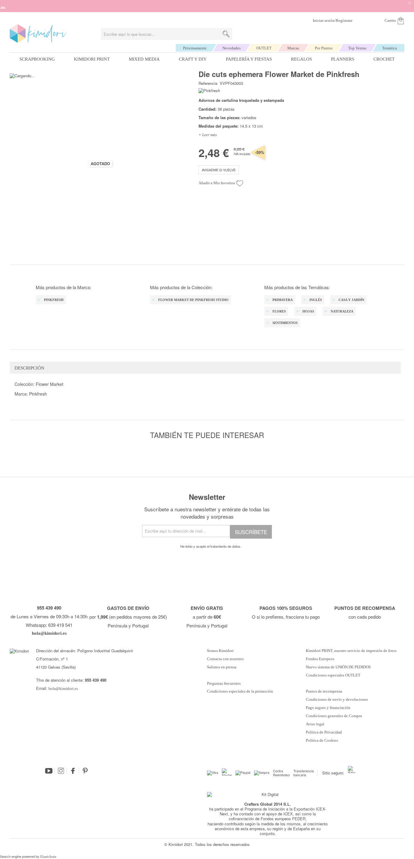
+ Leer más (208, 134)
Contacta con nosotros (225, 659)
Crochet (384, 59)
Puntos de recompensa (324, 691)
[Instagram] (61, 771)
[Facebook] (73, 771)
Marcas (293, 48)
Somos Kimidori (220, 651)
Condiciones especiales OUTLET (333, 675)
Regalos (301, 59)
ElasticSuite (48, 856)
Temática (389, 48)
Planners (342, 59)
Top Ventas (357, 48)
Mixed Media (144, 59)
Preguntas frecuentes (224, 683)
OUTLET (264, 48)
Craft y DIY (193, 59)
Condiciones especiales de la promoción (240, 691)
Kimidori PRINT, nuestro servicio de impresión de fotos (351, 651)
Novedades (231, 48)
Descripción (29, 368)
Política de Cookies (322, 740)
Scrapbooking (37, 59)
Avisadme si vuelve (218, 169)
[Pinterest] (85, 771)
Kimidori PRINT (92, 59)
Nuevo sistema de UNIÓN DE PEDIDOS (338, 667)
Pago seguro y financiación (328, 708)
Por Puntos (323, 48)
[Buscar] (226, 34)
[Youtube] (49, 771)
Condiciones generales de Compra (334, 716)
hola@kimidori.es (63, 688)
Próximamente (195, 48)
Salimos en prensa (221, 667)
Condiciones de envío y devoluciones (337, 699)
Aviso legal (315, 724)
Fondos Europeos (320, 659)
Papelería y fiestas (249, 59)
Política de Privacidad (324, 732)
